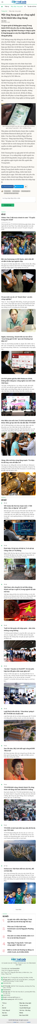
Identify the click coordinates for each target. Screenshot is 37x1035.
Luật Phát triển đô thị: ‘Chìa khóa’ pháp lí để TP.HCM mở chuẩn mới (19, 713)
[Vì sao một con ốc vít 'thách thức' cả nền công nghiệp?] (18, 320)
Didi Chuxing (16, 191)
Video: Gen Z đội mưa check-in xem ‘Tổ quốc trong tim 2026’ (18, 219)
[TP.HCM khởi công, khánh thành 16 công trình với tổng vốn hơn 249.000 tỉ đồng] (20, 810)
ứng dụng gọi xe (26, 191)
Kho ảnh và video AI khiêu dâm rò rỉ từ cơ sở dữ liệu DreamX (20, 937)
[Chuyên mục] (2, 2)
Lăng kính (5, 1015)
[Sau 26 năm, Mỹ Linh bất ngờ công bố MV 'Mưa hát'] (20, 769)
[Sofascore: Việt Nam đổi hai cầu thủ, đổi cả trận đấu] (20, 893)
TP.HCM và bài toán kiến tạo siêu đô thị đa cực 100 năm (19, 829)
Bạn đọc (4, 1012)
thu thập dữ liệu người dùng (11, 193)
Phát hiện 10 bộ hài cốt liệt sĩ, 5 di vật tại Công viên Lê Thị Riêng (19, 549)
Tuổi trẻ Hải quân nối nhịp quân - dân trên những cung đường (19, 629)
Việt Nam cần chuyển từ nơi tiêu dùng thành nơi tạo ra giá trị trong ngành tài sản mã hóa (20, 589)
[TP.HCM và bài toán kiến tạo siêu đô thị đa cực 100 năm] (20, 850)
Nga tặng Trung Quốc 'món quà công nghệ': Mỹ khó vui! (19, 944)
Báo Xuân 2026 (23, 1015)
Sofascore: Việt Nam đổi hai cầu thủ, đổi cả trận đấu (19, 870)
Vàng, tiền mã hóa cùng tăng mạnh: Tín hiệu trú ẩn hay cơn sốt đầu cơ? (17, 461)
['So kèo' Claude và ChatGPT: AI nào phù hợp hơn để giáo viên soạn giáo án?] (20, 693)
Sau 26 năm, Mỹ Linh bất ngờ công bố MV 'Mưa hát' (19, 750)
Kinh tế (4, 1008)
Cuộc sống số (6, 1010)
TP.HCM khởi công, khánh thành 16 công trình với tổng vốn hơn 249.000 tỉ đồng (19, 788)
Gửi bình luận (7, 205)
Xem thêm (18, 909)
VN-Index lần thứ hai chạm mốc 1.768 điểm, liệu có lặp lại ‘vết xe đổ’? (18, 507)
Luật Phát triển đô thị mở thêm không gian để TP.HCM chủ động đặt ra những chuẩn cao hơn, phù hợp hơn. (20, 717)
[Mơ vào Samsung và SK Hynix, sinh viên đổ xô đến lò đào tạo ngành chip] (18, 280)
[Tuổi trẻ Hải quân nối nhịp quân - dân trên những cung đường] (20, 651)
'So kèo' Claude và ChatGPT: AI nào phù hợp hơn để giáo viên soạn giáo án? (19, 670)
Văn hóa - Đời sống (24, 1010)
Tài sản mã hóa (31, 6)
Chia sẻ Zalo (20, 186)
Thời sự (7, 6)
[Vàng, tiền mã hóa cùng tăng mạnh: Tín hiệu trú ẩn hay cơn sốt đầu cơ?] (18, 483)
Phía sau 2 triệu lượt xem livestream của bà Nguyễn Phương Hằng (20, 929)
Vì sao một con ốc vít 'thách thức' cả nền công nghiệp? (16, 298)
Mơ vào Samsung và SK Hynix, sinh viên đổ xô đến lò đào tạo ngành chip (17, 260)
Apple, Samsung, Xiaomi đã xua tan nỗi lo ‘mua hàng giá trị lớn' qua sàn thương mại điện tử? (17, 339)
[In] (25, 186)
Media (21, 1012)
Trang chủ (4, 11)
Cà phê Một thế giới (24, 1008)
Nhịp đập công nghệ (17, 6)
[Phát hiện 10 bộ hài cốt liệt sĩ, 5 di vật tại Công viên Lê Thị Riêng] (20, 569)
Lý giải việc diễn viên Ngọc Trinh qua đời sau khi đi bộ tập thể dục (19, 921)
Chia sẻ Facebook (8, 186)
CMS (16, 1022)
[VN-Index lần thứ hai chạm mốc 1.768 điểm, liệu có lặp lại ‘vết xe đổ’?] (20, 530)
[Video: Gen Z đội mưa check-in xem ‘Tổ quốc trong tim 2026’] (18, 242)
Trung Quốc (7, 191)
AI (25, 6)
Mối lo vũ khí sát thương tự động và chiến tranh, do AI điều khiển (20, 951)
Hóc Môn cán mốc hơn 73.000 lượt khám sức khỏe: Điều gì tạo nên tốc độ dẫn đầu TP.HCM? (18, 422)
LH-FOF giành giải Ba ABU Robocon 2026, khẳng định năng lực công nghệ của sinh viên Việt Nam (18, 381)
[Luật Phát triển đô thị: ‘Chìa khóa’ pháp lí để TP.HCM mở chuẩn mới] (20, 730)
